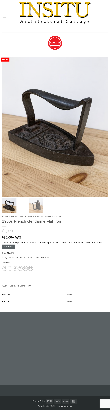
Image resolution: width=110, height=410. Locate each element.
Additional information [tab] (17, 286)
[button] (4, 16)
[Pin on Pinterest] (25, 268)
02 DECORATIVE (53, 217)
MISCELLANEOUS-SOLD (31, 217)
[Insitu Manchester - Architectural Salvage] (55, 13)
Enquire (8, 247)
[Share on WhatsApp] (4, 268)
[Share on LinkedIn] (30, 268)
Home (5, 217)
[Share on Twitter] (15, 268)
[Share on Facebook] (10, 268)
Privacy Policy (39, 401)
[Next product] (4, 231)
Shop (14, 217)
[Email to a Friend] (20, 268)
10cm (69, 295)
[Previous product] (10, 231)
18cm (69, 302)
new (8, 262)
